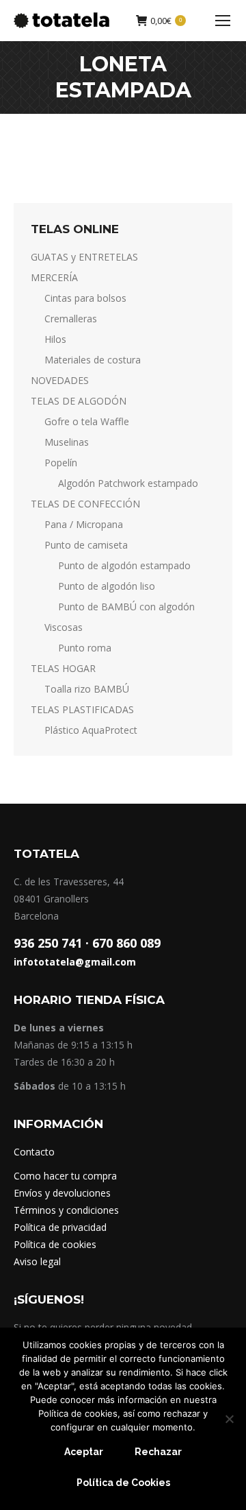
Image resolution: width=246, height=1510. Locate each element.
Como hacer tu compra (65, 1175)
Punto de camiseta (86, 544)
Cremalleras (70, 318)
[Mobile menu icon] (222, 20)
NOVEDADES (60, 380)
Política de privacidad (60, 1227)
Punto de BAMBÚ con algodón (126, 606)
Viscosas (63, 627)
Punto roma (84, 647)
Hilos (55, 339)
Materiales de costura (92, 359)
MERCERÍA (54, 277)
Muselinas (66, 441)
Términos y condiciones (66, 1210)
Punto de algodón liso (106, 585)
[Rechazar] (229, 1419)
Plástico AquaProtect (90, 729)
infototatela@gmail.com (75, 961)
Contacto (34, 1151)
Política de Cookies (123, 1482)
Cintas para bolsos (85, 297)
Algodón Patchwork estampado (128, 483)
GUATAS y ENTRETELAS (84, 256)
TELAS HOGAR (63, 668)
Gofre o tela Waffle (86, 421)
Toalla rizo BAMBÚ (86, 688)
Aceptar (83, 1451)
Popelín (60, 462)
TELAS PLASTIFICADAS (82, 709)
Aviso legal (37, 1261)
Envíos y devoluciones (62, 1192)
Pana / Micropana (83, 524)
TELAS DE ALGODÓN (78, 400)
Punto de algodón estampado (124, 565)
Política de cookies (55, 1244)
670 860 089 (126, 943)
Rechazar (158, 1451)
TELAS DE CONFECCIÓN (85, 503)
